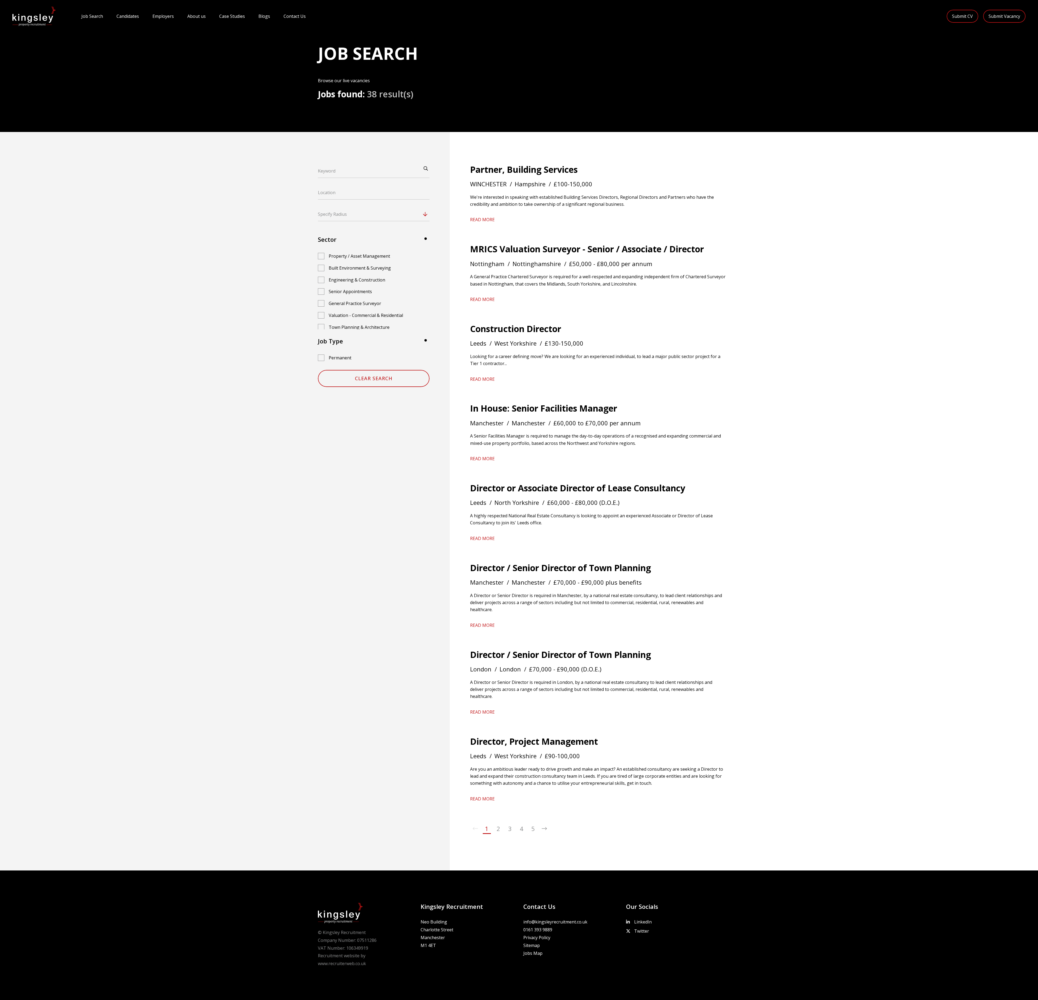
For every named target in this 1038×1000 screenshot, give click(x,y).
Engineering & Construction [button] (357, 280)
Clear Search (373, 378)
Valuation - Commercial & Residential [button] (366, 315)
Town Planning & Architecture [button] (359, 327)
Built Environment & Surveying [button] (360, 268)
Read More (482, 220)
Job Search (92, 16)
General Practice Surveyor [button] (355, 303)
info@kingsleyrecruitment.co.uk (555, 922)
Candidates (128, 16)
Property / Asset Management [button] (359, 256)
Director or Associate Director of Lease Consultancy (577, 488)
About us (196, 16)
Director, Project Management (534, 741)
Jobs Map (533, 953)
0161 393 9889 (537, 930)
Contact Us (295, 16)
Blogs (264, 16)
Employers (163, 16)
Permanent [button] (340, 358)
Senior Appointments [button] (350, 291)
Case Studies (232, 16)
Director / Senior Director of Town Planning (560, 568)
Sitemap (531, 945)
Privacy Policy (536, 938)
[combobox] (384, 214)
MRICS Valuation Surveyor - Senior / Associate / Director (587, 249)
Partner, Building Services (524, 169)
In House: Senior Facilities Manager (543, 408)
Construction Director (515, 329)
